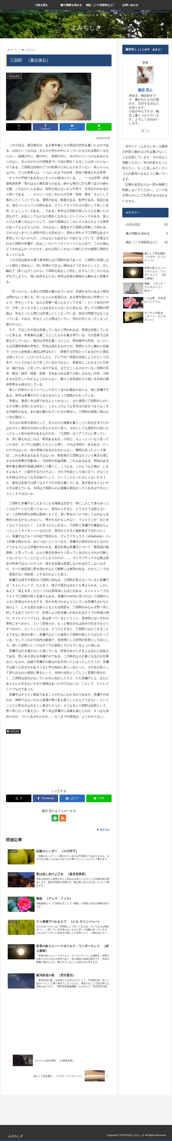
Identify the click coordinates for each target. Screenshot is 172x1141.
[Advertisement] (59, 760)
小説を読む (15, 731)
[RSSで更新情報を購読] (62, 818)
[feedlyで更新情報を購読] (55, 818)
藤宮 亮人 (145, 90)
